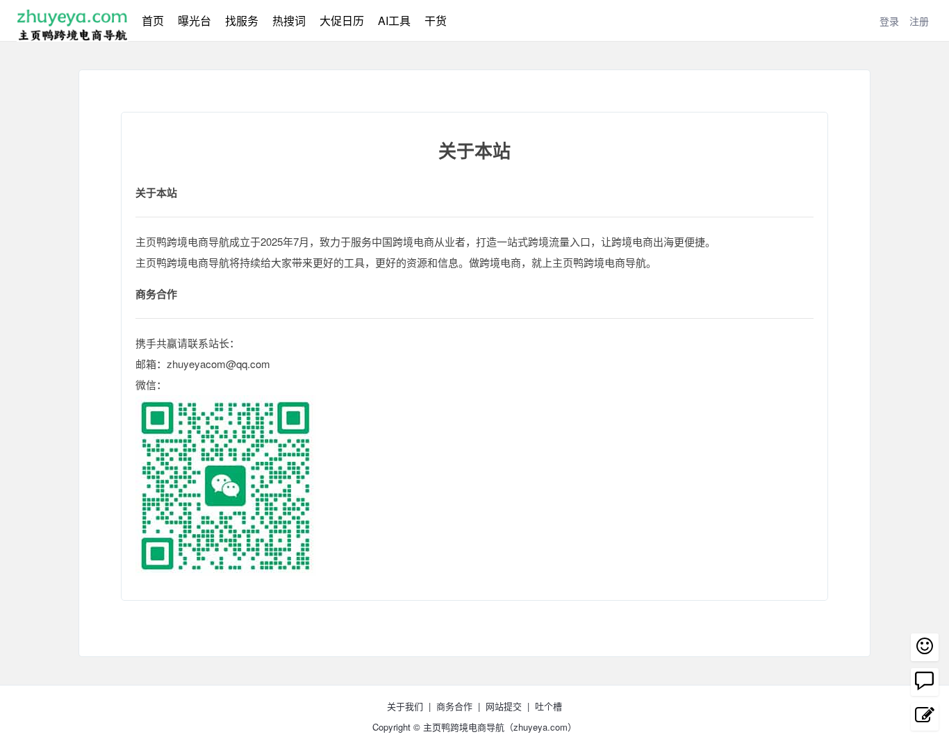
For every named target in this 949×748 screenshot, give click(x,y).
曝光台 (194, 20)
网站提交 (504, 706)
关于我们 (405, 706)
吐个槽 (548, 706)
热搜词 (289, 20)
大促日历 (342, 20)
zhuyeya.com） (545, 726)
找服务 (241, 20)
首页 (153, 20)
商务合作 (454, 706)
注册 (919, 21)
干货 (435, 20)
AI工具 (394, 20)
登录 (889, 21)
